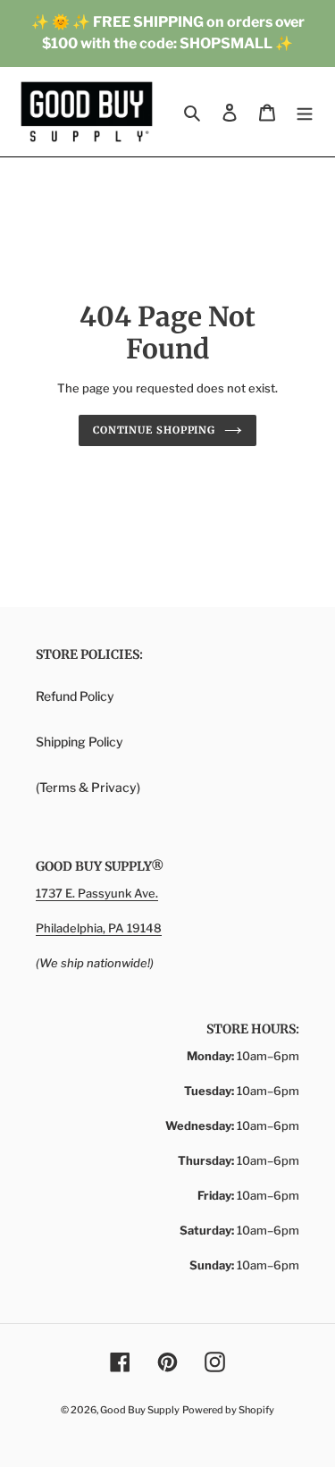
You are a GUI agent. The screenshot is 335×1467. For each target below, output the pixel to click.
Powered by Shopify (228, 1410)
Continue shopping (154, 430)
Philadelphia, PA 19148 (99, 928)
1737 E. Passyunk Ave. (97, 893)
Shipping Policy (79, 741)
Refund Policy (75, 696)
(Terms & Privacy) (88, 787)
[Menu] (304, 112)
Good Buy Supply (140, 1410)
